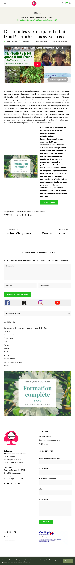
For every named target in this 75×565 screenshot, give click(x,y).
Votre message (44, 499)
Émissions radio (9, 335)
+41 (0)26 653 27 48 (15, 479)
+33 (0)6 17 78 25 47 (15, 462)
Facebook (4, 483)
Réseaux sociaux (9, 359)
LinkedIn (15, 483)
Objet (41, 489)
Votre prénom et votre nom (49, 458)
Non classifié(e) (57, 41)
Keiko (6, 342)
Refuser (57, 561)
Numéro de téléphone (47, 479)
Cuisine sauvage (20, 212)
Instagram (11, 483)
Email (19, 483)
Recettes (30, 212)
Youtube (42, 212)
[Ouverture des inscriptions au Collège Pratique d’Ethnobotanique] (55, 231)
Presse (6, 348)
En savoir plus (49, 202)
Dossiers (7, 331)
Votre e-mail (44, 468)
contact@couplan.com (12, 460)
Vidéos (65, 41)
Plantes (6, 345)
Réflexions (7, 355)
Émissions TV (8, 338)
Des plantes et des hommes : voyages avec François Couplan (25, 328)
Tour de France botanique (13, 362)
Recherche (69, 313)
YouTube (8, 483)
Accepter (68, 561)
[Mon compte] (70, 3)
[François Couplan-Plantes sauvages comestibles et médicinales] (34, 3)
